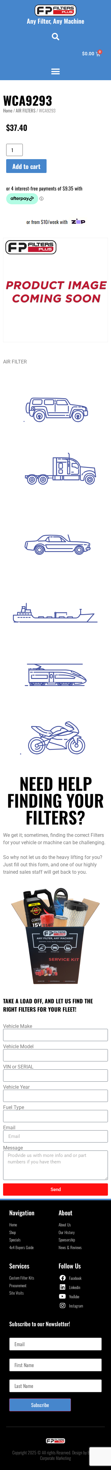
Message (13, 1148)
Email (9, 1127)
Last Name (18, 1376)
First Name (19, 1356)
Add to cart (26, 166)
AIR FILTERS (25, 110)
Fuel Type (13, 1107)
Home (7, 110)
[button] (55, 36)
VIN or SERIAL (18, 1066)
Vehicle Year (16, 1087)
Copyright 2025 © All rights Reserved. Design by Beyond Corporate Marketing (55, 1455)
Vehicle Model (18, 1046)
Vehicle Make (17, 1026)
